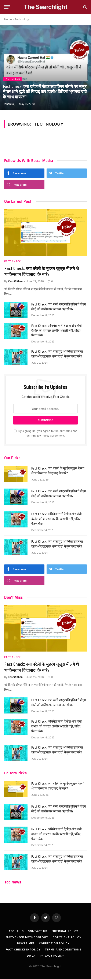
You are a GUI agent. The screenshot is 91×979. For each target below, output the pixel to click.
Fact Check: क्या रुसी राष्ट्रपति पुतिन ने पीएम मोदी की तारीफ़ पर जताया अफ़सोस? (58, 307)
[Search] (84, 7)
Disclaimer (25, 943)
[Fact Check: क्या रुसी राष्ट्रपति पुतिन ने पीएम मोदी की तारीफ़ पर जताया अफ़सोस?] (16, 310)
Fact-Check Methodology (27, 937)
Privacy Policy (40, 435)
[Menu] (7, 7)
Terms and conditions (63, 949)
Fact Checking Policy (23, 949)
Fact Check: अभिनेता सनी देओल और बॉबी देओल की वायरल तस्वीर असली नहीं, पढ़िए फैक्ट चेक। (56, 330)
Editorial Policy (64, 931)
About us (16, 931)
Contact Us (37, 931)
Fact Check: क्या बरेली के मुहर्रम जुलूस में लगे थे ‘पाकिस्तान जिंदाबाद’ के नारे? (41, 271)
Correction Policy (54, 943)
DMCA (31, 955)
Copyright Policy (66, 937)
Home (8, 19)
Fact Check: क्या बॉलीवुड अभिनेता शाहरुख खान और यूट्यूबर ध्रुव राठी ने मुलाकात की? (57, 354)
